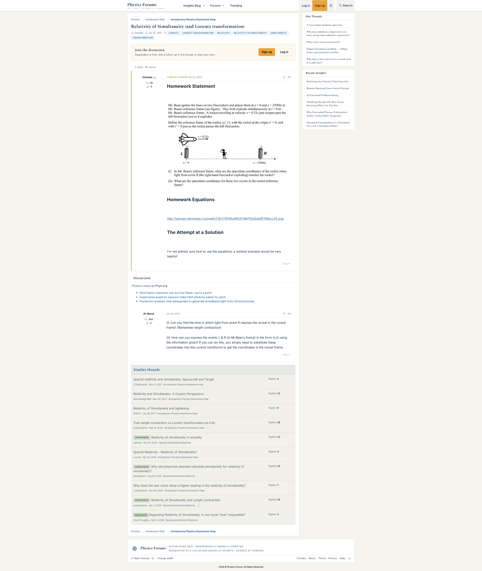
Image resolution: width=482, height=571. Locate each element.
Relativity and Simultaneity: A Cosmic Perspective (168, 394)
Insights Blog (192, 5)
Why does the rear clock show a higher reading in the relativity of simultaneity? (189, 485)
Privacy (332, 558)
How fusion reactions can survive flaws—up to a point (176, 293)
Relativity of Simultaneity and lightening (161, 408)
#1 (289, 77)
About (312, 558)
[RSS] (349, 558)
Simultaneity (279, 33)
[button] (204, 5)
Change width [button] (165, 558)
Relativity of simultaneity (250, 33)
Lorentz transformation (198, 33)
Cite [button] (285, 263)
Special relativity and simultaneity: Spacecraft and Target (173, 379)
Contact (301, 558)
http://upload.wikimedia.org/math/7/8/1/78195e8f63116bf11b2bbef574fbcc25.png (225, 219)
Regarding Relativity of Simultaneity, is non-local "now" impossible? (197, 515)
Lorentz (174, 33)
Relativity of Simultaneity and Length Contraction (185, 500)
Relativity (223, 33)
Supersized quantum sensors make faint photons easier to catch (183, 297)
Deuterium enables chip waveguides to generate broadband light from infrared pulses (197, 301)
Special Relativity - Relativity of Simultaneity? (165, 452)
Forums (215, 5)
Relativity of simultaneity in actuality (176, 437)
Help (342, 558)
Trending (236, 5)
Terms (322, 558)
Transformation (143, 37)
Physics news (141, 286)
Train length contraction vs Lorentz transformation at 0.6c (174, 423)
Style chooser (141, 558)
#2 (289, 313)
